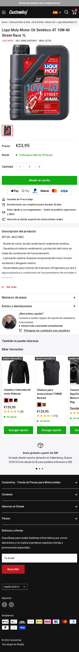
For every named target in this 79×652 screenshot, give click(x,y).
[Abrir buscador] (66, 12)
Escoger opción (18, 430)
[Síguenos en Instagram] (11, 604)
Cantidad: (8, 166)
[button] (12, 411)
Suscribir (13, 569)
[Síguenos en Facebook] (4, 604)
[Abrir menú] (4, 12)
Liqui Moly (8, 40)
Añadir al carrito (39, 180)
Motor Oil (50, 22)
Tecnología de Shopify (13, 644)
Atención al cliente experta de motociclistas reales (35, 219)
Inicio (5, 22)
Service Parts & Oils (19, 22)
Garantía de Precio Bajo (20, 199)
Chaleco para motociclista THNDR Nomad (49, 393)
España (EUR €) (11, 587)
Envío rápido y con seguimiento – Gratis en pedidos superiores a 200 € (41, 212)
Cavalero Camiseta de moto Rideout (17, 391)
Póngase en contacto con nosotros (47, 330)
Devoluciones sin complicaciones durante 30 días (34, 204)
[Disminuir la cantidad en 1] (20, 167)
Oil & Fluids (38, 22)
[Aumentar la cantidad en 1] (39, 167)
